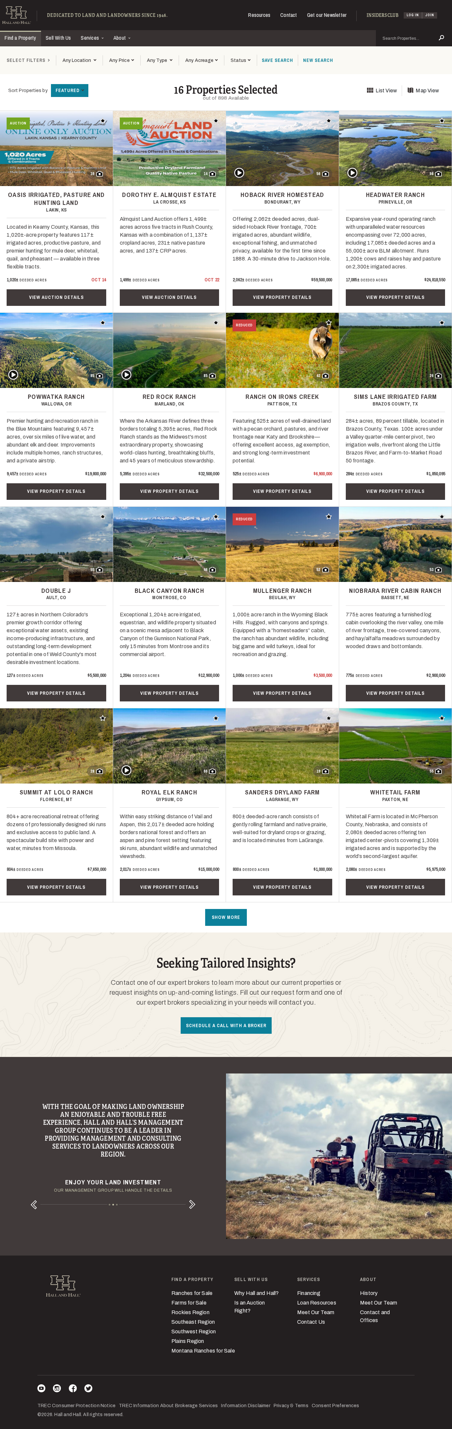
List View (386, 90)
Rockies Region (190, 1312)
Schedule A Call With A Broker (226, 1025)
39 (92, 173)
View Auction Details (56, 297)
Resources (259, 15)
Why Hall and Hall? (256, 1293)
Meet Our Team (316, 1312)
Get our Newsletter (327, 15)
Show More (226, 917)
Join (429, 15)
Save (277, 60)
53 (431, 569)
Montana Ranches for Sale (203, 1351)
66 (205, 771)
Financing (308, 1293)
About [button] (120, 37)
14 (205, 173)
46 (205, 569)
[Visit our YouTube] (41, 1389)
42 (318, 375)
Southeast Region (193, 1322)
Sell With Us (58, 37)
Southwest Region (193, 1331)
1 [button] (109, 1205)
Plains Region (187, 1341)
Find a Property (20, 37)
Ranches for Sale (191, 1293)
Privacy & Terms (291, 1405)
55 (92, 569)
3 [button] (116, 1205)
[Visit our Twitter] (88, 1389)
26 (431, 375)
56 (318, 173)
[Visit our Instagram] (57, 1389)
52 (318, 569)
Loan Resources (316, 1303)
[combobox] (79, 60)
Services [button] (90, 37)
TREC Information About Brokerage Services (168, 1405)
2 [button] (113, 1205)
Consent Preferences (335, 1405)
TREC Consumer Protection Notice (76, 1405)
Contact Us (311, 1322)
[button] (121, 60)
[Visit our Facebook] (73, 1389)
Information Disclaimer (245, 1405)
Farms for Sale (188, 1303)
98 (431, 173)
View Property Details (282, 297)
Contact (288, 15)
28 (92, 771)
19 (318, 771)
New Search (318, 60)
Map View (427, 90)
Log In (413, 15)
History (369, 1293)
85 (92, 375)
